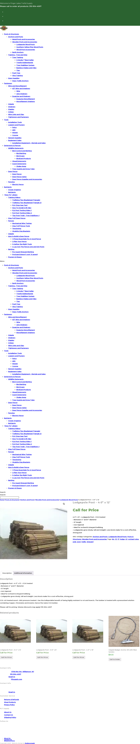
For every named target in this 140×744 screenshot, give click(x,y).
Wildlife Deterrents (15, 148)
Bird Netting (21, 153)
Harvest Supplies (14, 138)
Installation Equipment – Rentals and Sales (29, 143)
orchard (131, 539)
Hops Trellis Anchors (20, 81)
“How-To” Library (10, 195)
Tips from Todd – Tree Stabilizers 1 (25, 215)
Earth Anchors (17, 52)
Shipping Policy (10, 717)
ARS (13, 130)
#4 (113, 539)
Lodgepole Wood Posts (25, 44)
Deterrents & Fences (12, 145)
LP (126, 539)
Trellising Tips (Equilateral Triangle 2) (26, 203)
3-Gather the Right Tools (22, 244)
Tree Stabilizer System (25, 65)
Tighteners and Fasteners (18, 117)
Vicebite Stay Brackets (21, 231)
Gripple (11, 104)
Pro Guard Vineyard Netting (23, 252)
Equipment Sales (14, 140)
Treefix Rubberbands (24, 63)
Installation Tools (15, 122)
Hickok (15, 133)
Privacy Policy (9, 705)
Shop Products (10, 702)
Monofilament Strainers (25, 101)
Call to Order (115, 659)
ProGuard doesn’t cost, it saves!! (25, 254)
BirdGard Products (23, 158)
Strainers (11, 107)
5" (118, 539)
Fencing (11, 182)
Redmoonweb (30, 743)
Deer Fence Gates (19, 177)
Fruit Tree (16, 73)
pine (137, 539)
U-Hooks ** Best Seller (25, 60)
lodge (122, 539)
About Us (7, 712)
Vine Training (17, 75)
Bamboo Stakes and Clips (26, 68)
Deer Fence (12, 171)
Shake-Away (21, 166)
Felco (14, 127)
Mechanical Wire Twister (22, 223)
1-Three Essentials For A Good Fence (26, 239)
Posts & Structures (11, 34)
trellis (83, 542)
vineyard (90, 542)
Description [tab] (7, 573)
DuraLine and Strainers (21, 96)
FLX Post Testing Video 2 (22, 213)
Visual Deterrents (19, 161)
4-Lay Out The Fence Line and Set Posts (28, 247)
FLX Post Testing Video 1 (22, 210)
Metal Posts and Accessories (23, 39)
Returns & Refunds (11, 699)
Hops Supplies (13, 78)
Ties (18, 70)
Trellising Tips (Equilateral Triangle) (26, 200)
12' (116, 539)
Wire (18, 91)
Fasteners (8, 83)
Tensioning (16, 228)
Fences (11, 221)
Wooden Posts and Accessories (24, 42)
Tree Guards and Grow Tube (23, 169)
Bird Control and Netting (22, 151)
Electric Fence (18, 184)
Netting (11, 249)
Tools (6, 120)
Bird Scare (20, 156)
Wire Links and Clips (16, 114)
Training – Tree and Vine (17, 55)
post (79, 542)
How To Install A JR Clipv (21, 208)
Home (2, 500)
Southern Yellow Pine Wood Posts (29, 47)
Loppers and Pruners (16, 125)
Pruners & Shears (15, 257)
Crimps (11, 112)
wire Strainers (21, 94)
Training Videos (14, 197)
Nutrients (8, 187)
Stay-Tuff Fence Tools (21, 226)
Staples (11, 109)
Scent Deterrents (19, 164)
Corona (15, 135)
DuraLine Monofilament (25, 99)
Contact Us (8, 715)
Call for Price (6, 657)
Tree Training (17, 57)
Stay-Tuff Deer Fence (16, 218)
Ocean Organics (14, 190)
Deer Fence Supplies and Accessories (27, 179)
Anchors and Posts (15, 37)
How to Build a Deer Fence (18, 236)
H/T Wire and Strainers (21, 88)
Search (3, 492)
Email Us (12, 677)
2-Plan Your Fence (19, 241)
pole (74, 542)
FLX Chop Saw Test (19, 205)
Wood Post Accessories (25, 50)
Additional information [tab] (23, 573)
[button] (70, 261)
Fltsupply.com (16, 679)
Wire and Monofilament (17, 86)
